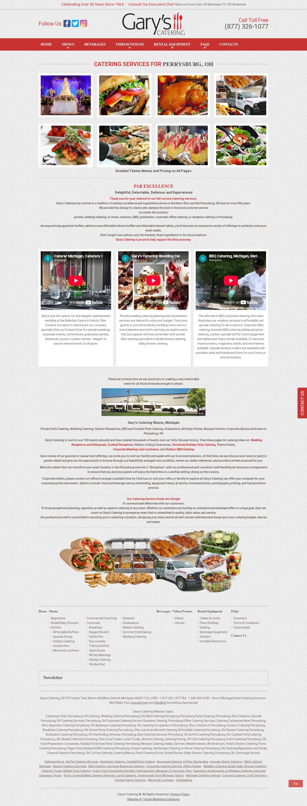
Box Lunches (97, 641)
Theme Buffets (99, 646)
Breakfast (95, 627)
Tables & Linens (210, 618)
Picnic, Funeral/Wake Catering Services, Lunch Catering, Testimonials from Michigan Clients (124, 775)
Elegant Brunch (99, 632)
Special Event (139, 702)
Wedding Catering (134, 636)
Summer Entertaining (137, 632)
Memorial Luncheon (66, 650)
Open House (97, 650)
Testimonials (241, 627)
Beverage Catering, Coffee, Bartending (182, 761)
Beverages (94, 44)
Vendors (205, 636)
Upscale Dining (62, 636)
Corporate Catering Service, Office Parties (173, 766)
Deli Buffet (96, 636)
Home (46, 44)
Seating (205, 627)
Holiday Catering (64, 641)
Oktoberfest (97, 664)
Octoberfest (61, 646)
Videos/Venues (129, 44)
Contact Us (238, 636)
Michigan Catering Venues (203, 775)
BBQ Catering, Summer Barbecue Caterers (117, 766)
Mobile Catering (133, 627)
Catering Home (54, 761)
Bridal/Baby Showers (65, 623)
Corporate (93, 623)
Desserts (128, 618)
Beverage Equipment (213, 632)
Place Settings (209, 623)
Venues (180, 623)
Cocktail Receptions (120, 444)
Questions (240, 618)
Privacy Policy (180, 794)
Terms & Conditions (246, 623)
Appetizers (58, 618)
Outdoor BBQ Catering (180, 449)
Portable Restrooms (213, 641)
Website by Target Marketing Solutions (153, 799)
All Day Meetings (100, 655)
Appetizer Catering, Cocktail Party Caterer (127, 761)
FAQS (204, 44)
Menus (68, 44)
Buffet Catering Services (82, 761)
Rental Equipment (172, 44)
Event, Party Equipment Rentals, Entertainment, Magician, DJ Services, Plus (142, 771)
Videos (179, 618)
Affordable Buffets (66, 632)
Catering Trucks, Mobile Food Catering (66, 771)
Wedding (160, 702)
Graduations (131, 623)
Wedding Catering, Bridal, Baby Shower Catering (234, 766)
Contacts (228, 44)
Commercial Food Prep (102, 618)
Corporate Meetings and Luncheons (136, 449)
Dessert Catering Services (70, 766)
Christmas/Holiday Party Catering (194, 444)
